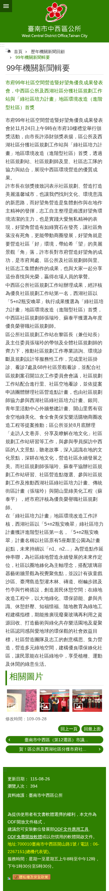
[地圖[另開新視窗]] (9, 878)
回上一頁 (69, 728)
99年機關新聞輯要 (32, 57)
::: (2, 45)
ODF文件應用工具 (71, 829)
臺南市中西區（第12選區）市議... (56, 739)
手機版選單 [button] (6, 6)
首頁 (18, 51)
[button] (22, 700)
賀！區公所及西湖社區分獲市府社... (52, 749)
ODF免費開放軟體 (25, 836)
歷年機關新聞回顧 (48, 51)
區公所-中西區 (54, 21)
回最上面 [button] (92, 728)
